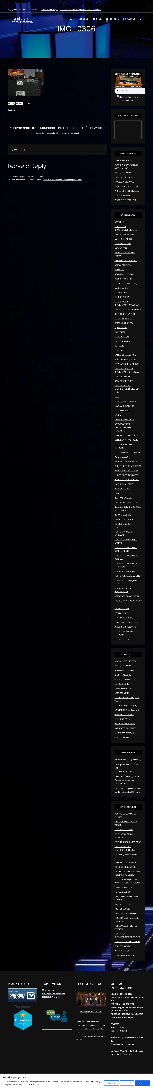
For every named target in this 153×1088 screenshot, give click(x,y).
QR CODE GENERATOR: (125, 867)
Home (71, 19)
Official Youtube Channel (91, 1011)
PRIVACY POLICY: (122, 489)
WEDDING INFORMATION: (127, 200)
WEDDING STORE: (123, 639)
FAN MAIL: (119, 346)
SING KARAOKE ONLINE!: (126, 913)
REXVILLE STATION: (123, 887)
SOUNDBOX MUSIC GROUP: (127, 941)
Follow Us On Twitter (69, 9)
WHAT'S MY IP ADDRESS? (126, 955)
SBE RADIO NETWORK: (125, 904)
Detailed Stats (128, 100)
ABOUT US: (84, 19)
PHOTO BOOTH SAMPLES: (126, 186)
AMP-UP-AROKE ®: (123, 239)
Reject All (127, 1083)
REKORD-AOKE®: (123, 515)
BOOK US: (97, 19)
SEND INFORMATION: (124, 733)
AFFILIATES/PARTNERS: (125, 234)
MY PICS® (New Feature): (126, 705)
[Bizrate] (121, 1065)
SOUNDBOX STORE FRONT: (127, 596)
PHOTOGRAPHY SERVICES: (127, 479)
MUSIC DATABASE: (123, 688)
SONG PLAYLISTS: (123, 195)
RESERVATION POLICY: (125, 519)
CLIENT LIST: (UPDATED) (126, 283)
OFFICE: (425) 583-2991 (125, 160)
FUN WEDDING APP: (124, 829)
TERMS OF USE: (122, 608)
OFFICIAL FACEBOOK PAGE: (127, 435)
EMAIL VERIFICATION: (124, 318)
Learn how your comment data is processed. (62, 179)
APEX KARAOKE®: (123, 243)
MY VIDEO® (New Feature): (127, 710)
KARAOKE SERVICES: (124, 177)
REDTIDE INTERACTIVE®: (126, 502)
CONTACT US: (129, 19)
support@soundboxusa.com (130, 1007)
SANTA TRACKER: (122, 892)
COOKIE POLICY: (122, 297)
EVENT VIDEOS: (122, 336)
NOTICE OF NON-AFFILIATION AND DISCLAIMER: (123, 427)
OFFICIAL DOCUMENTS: (125, 862)
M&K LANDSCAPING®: (125, 406)
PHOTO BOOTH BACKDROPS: (128, 466)
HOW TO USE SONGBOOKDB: (128, 842)
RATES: (118, 493)
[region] (76, 1081)
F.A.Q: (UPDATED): (123, 341)
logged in (23, 176)
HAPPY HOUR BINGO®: (125, 359)
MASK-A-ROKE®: (122, 410)
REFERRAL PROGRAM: (125, 723)
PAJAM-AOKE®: (122, 457)
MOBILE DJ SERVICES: (124, 182)
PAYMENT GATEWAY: (124, 714)
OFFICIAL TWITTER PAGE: (126, 440)
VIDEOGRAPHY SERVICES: (126, 622)
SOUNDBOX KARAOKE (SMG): (128, 576)
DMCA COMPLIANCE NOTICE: (128, 309)
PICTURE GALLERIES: (124, 484)
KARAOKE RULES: (123, 376)
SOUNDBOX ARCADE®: (125, 571)
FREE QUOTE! (121, 350)
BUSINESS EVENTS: (123, 279)
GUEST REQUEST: (123, 679)
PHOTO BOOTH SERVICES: (127, 191)
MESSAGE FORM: (122, 684)
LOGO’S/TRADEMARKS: (125, 401)
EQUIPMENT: (121, 327)
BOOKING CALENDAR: (125, 274)
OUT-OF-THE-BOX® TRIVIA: (127, 452)
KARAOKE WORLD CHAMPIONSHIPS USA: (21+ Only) (127, 388)
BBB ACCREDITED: (123, 173)
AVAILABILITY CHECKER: (126, 661)
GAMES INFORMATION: (125, 355)
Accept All (143, 1083)
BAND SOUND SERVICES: (126, 260)
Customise (111, 1083)
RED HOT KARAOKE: (124, 498)
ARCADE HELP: (121, 248)
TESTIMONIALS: (122, 613)
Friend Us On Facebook (90, 9)
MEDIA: (118, 415)
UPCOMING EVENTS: (124, 618)
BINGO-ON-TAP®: (123, 265)
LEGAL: (118, 397)
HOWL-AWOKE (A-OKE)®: (126, 364)
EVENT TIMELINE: (123, 675)
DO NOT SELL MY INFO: (125, 314)
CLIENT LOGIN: (112, 19)
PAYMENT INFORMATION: (126, 461)
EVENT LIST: (120, 332)
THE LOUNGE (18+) (123, 946)
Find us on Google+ (49, 9)
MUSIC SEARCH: (122, 693)
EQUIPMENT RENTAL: (124, 323)
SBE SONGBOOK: (122, 909)
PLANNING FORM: (123, 719)
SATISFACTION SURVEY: (125, 728)
